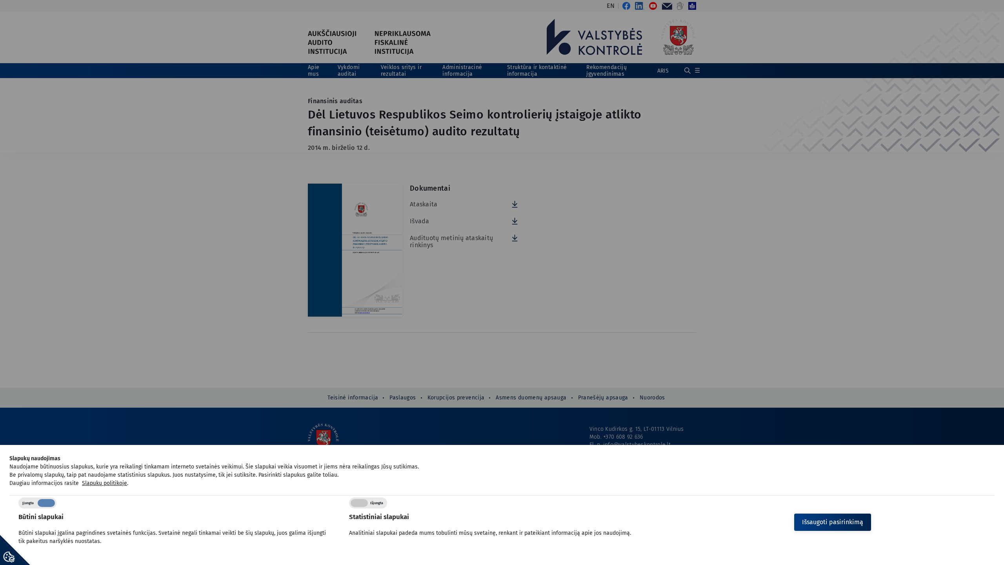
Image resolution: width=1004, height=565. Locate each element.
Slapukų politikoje (104, 483)
